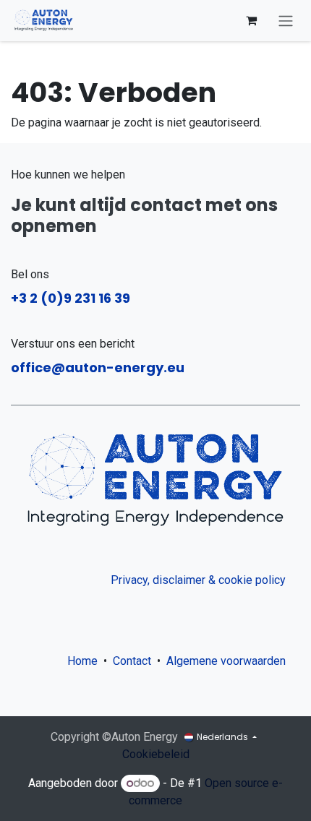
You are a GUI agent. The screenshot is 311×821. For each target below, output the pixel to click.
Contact (132, 661)
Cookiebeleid (155, 754)
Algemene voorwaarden (228, 661)
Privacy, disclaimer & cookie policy (198, 580)
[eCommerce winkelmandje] (251, 20)
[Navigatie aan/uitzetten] (285, 20)
